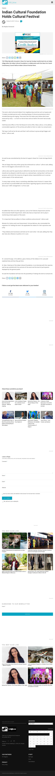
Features (4, 8)
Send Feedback (32, 761)
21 (47, 741)
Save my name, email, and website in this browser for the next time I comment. (21, 493)
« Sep (30, 749)
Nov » (33, 749)
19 (40, 741)
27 (44, 743)
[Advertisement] (27, 145)
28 (47, 743)
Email (3, 481)
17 (33, 741)
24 (33, 743)
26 (40, 743)
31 (33, 746)
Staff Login (31, 756)
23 (30, 743)
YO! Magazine (5, 756)
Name (4, 475)
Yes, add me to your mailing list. (11, 501)
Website (4, 487)
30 (30, 746)
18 (37, 741)
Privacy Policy (5, 764)
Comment (4, 461)
